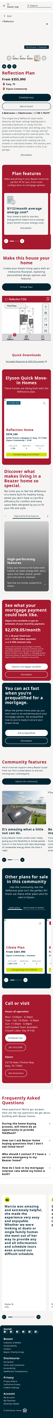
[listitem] (24, 946)
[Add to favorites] (44, 403)
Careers (7, 1349)
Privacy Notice (10, 1381)
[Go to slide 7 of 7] (18, 859)
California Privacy (12, 1384)
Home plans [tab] (14, 907)
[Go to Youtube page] (30, 1332)
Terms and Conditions (14, 1365)
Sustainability (10, 1346)
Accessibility (9, 1368)
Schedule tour (26, 97)
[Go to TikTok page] (18, 1332)
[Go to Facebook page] (5, 1332)
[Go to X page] (24, 1332)
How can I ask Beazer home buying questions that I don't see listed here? (22, 1143)
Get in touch (26, 106)
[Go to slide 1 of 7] (10, 859)
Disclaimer (26, 154)
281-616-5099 (15, 1047)
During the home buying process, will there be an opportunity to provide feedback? (19, 1128)
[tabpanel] (26, 949)
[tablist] (26, 907)
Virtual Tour (26, 287)
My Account (9, 1397)
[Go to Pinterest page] (36, 1332)
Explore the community (27, 781)
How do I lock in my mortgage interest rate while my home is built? (23, 1171)
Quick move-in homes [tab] (33, 907)
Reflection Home (19, 430)
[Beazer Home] (13, 5)
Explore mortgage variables (26, 666)
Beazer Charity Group (14, 1352)
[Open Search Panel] (28, 6)
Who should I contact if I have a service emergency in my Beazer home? (24, 1157)
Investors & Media (12, 1342)
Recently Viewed (11, 1403)
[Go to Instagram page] (11, 1332)
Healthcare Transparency (15, 1371)
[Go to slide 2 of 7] (12, 859)
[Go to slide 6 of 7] (17, 859)
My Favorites (10, 1400)
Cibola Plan (15, 947)
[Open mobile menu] (4, 6)
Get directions (16, 1073)
